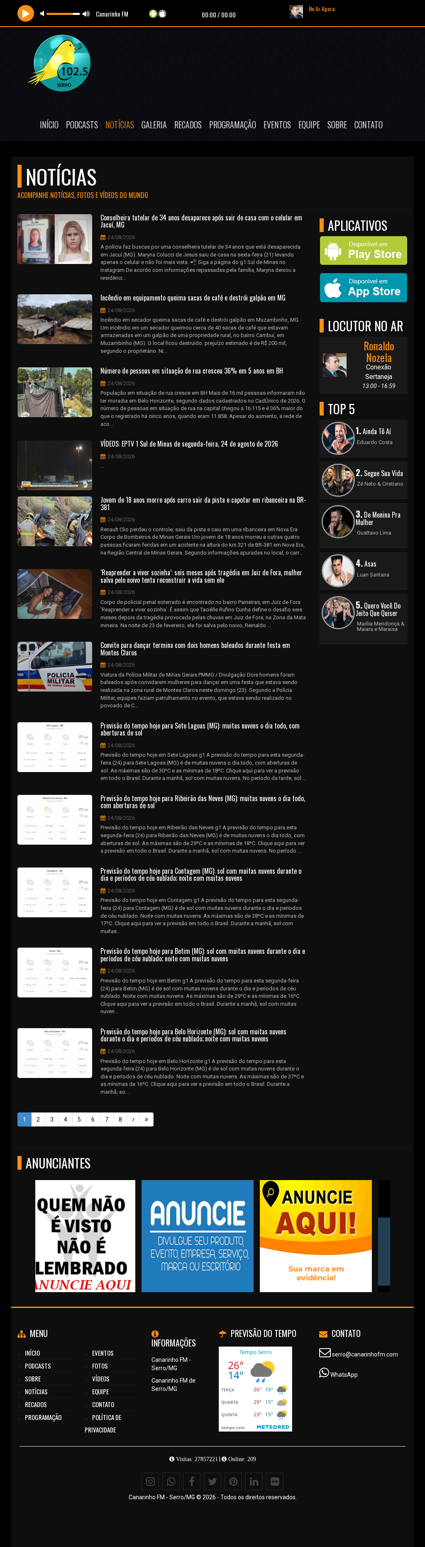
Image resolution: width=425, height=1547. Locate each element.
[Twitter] (212, 1481)
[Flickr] (274, 1481)
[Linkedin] (254, 1481)
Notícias (119, 124)
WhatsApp (344, 1374)
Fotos (100, 1365)
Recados (188, 124)
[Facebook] (191, 1481)
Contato (368, 124)
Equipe (309, 124)
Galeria (154, 124)
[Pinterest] (233, 1481)
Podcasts (82, 124)
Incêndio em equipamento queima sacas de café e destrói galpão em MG (193, 298)
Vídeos (101, 1378)
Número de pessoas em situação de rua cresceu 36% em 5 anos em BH (191, 371)
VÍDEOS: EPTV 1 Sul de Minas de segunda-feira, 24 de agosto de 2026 (189, 444)
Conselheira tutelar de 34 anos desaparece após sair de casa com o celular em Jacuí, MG (201, 221)
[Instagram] (150, 1481)
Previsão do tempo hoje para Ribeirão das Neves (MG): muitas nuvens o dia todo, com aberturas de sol (202, 802)
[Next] (133, 1119)
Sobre (337, 124)
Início (49, 124)
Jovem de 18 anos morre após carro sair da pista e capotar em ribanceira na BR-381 (203, 503)
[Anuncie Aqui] (91, 1220)
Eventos (277, 124)
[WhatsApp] (171, 1481)
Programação (232, 124)
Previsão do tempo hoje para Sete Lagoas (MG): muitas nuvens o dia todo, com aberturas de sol (200, 729)
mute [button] (43, 13)
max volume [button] (86, 13)
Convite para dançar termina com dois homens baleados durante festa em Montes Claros (195, 649)
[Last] (146, 1119)
